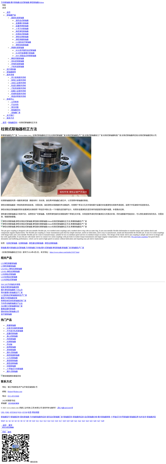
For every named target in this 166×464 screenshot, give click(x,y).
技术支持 (142, 417)
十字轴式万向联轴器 (14, 369)
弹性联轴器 (56, 248)
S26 (95, 421)
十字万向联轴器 (21, 29)
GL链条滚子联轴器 (22, 42)
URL (3, 412)
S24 (87, 421)
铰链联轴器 (10, 366)
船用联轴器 (10, 347)
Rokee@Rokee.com (15, 392)
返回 (3, 425)
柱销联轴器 (23, 243)
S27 (98, 421)
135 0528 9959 (13, 403)
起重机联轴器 (11, 333)
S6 (21, 421)
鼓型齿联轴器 (11, 363)
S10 (33, 421)
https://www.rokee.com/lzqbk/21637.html (64, 252)
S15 (52, 421)
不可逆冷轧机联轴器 (14, 331)
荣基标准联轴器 (17, 48)
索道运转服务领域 (18, 96)
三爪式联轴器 (11, 358)
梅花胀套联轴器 (12, 355)
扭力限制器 (10, 69)
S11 (37, 421)
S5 (18, 421)
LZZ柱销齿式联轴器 (9, 280)
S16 (56, 421)
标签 (29, 412)
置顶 (9, 425)
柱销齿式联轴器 (21, 34)
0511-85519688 (13, 396)
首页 (7, 12)
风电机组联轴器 (17, 64)
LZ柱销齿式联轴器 (8, 274)
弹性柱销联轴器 (21, 37)
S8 (27, 421)
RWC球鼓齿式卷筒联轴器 (25, 56)
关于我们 (9, 115)
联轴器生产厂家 (77, 248)
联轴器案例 (10, 72)
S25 (91, 421)
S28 (102, 421)
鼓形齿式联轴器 (21, 20)
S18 (64, 421)
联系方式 (9, 118)
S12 (41, 421)
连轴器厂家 (15, 113)
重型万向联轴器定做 (9, 298)
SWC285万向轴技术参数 (10, 284)
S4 (15, 421)
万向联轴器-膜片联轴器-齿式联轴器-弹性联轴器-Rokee (22, 2)
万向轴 (38, 248)
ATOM (24, 412)
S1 (7, 421)
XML (7, 412)
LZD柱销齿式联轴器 (9, 277)
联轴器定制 (15, 417)
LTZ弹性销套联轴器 (9, 263)
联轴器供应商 (78, 417)
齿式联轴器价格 (90, 417)
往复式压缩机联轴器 (14, 328)
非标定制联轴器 (17, 61)
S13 (45, 421)
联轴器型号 (5, 417)
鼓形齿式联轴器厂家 (55, 417)
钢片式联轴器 (11, 352)
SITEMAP (14, 412)
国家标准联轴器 (17, 18)
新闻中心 (9, 99)
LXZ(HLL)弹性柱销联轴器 (11, 269)
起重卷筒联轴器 (21, 26)
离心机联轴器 (11, 336)
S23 (83, 421)
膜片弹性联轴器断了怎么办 (12, 290)
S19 (68, 421)
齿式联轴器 (20, 248)
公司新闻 (14, 102)
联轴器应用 (133, 417)
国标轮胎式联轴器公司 (10, 311)
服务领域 (9, 75)
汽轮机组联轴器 (17, 67)
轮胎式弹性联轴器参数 (10, 287)
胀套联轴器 (10, 325)
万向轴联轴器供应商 (38, 417)
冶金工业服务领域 (18, 83)
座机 (8, 432)
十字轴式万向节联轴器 (120, 417)
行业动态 (14, 104)
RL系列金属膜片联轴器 (24, 53)
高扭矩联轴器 (11, 361)
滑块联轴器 (10, 350)
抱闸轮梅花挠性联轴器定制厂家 (13, 301)
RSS (19, 412)
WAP (3, 421)
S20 (71, 421)
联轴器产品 (10, 15)
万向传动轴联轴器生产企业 (12, 303)
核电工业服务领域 (18, 80)
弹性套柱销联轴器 (36, 243)
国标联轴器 (24, 417)
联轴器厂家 (66, 248)
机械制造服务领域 (18, 94)
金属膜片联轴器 (21, 23)
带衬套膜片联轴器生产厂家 (12, 292)
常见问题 (14, 107)
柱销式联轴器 (11, 243)
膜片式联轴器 (46, 248)
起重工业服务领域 (18, 91)
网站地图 (35, 412)
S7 (24, 421)
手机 (3, 432)
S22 (79, 421)
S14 (48, 421)
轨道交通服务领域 (18, 85)
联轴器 (3, 248)
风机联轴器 (10, 339)
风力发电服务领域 (18, 77)
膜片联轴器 (11, 248)
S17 (60, 421)
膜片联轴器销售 (104, 417)
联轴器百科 (15, 110)
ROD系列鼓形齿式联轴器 (25, 50)
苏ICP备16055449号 (65, 408)
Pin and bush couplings (139, 237)
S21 (75, 421)
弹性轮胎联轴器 (21, 45)
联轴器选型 (151, 417)
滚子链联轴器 (6, 314)
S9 (30, 421)
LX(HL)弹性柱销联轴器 (10, 271)
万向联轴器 (30, 248)
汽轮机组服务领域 (18, 88)
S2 (10, 421)
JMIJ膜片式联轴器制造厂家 (11, 306)
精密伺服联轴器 (17, 58)
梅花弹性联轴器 (21, 31)
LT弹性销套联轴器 (8, 266)
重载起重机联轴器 (8, 309)
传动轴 (8, 344)
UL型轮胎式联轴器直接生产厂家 (14, 295)
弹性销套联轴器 (21, 39)
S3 (13, 421)
